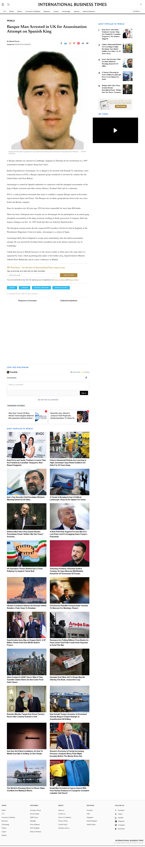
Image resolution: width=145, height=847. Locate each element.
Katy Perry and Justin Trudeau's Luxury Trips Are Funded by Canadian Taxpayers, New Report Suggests (26, 462)
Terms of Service (59, 280)
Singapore (90, 817)
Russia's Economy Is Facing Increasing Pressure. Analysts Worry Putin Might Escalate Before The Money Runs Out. (67, 753)
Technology (66, 11)
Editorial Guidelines (68, 301)
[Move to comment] (87, 43)
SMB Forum (34, 817)
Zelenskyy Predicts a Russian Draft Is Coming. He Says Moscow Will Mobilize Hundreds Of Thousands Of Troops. (66, 571)
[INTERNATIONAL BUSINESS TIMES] (72, 5)
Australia (89, 810)
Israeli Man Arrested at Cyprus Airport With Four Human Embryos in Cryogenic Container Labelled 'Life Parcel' (69, 790)
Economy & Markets (33, 11)
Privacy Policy (73, 280)
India (88, 814)
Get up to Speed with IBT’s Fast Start (119, 101)
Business (47, 11)
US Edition (136, 11)
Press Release (35, 824)
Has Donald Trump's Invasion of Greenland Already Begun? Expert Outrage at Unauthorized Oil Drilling (68, 716)
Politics (19, 11)
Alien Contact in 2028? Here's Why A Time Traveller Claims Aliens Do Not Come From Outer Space (25, 679)
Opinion (76, 11)
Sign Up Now (120, 106)
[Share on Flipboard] (74, 43)
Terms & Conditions (64, 817)
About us (61, 810)
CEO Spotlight (34, 828)
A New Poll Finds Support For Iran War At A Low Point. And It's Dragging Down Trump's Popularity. (68, 534)
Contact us (61, 814)
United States (91, 824)
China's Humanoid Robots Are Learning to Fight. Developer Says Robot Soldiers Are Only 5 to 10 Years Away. (68, 462)
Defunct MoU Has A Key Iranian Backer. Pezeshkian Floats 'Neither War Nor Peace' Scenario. (25, 534)
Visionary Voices (35, 810)
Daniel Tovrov (14, 41)
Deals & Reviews (89, 11)
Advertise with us (64, 828)
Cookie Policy (62, 824)
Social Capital (34, 814)
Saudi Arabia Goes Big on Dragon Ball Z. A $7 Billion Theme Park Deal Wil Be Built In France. (26, 642)
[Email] (83, 43)
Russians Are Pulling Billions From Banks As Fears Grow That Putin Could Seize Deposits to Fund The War (69, 642)
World (11, 11)
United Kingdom (92, 821)
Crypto (56, 11)
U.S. (4, 11)
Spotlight (33, 821)
